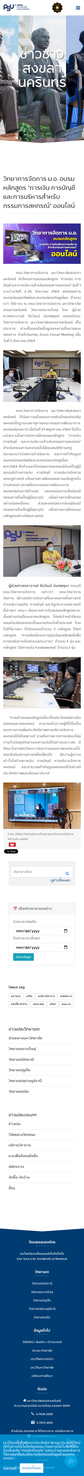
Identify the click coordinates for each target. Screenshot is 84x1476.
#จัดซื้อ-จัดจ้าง (19, 1004)
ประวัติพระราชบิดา (42, 1359)
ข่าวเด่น (14, 1124)
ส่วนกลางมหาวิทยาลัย (25, 1038)
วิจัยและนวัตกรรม (22, 1134)
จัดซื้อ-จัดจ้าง (19, 1177)
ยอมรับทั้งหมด (31, 1468)
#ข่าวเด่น (16, 996)
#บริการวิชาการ (46, 996)
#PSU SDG (38, 1004)
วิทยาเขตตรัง (19, 1091)
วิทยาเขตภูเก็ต (19, 1070)
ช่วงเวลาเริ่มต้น (24, 921)
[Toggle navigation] (77, 8)
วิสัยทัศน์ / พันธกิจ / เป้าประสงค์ (42, 1342)
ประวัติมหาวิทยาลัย (42, 1367)
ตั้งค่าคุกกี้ (10, 1468)
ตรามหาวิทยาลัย (42, 1350)
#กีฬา (53, 1004)
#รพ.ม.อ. (66, 1004)
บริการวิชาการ (20, 1145)
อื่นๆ (12, 1188)
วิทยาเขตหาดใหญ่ (22, 1048)
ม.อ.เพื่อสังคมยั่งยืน (23, 1156)
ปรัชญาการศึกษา (42, 1376)
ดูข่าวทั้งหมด (60, 880)
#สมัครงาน (66, 996)
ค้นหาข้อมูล (23, 957)
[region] (42, 1455)
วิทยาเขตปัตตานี (21, 1059)
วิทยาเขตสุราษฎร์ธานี (25, 1080)
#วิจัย (29, 996)
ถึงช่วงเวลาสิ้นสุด (26, 938)
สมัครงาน (16, 1166)
